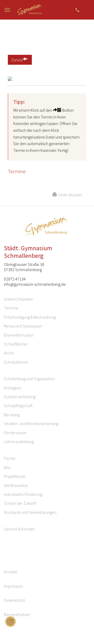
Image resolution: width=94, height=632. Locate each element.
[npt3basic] (30, 10)
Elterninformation (19, 335)
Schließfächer (16, 344)
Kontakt (10, 571)
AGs (7, 467)
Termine (11, 308)
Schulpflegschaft (18, 405)
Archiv (9, 352)
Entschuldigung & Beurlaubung (30, 317)
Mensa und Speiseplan (23, 326)
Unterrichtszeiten (18, 299)
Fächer (10, 458)
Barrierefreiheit (17, 614)
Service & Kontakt (19, 529)
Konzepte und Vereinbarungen (30, 512)
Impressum (13, 586)
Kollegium (12, 387)
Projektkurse (14, 476)
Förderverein (15, 432)
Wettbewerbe (16, 485)
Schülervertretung (20, 396)
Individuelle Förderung (23, 494)
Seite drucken (69, 194)
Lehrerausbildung (19, 441)
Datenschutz (14, 600)
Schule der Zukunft (20, 503)
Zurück (17, 59)
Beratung (12, 414)
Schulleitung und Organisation (29, 378)
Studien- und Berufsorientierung (31, 423)
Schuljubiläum (16, 362)
